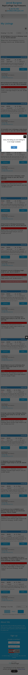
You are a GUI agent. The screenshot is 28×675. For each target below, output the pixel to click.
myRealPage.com (14, 663)
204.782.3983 (4, 76)
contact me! (5, 630)
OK (14, 671)
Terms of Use (21, 669)
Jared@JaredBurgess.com (15, 11)
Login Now (14, 642)
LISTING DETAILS (5, 69)
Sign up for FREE (14, 646)
